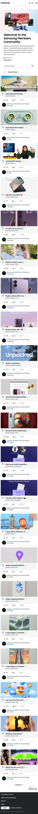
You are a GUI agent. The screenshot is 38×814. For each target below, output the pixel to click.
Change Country (16, 808)
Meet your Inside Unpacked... (16, 464)
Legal (3, 804)
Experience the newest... (15, 127)
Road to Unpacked (16, 365)
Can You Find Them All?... (15, 700)
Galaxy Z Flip (14, 197)
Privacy (3, 801)
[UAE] (5, 3)
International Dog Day (14, 94)
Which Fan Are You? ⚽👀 (15, 767)
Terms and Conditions (8, 798)
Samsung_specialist (12, 104)
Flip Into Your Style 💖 (14, 195)
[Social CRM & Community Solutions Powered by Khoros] (33, 788)
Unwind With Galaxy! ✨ (14, 161)
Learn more (7, 60)
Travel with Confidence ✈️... (16, 532)
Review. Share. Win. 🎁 (14, 330)
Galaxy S (13, 96)
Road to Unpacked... (13, 363)
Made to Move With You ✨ (15, 296)
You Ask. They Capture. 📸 (15, 498)
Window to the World (13, 734)
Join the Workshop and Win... (16, 397)
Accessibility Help (7, 794)
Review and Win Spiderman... (16, 431)
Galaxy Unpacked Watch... (15, 565)
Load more (18, 785)
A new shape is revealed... (15, 633)
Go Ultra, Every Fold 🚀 (14, 229)
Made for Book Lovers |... (14, 262)
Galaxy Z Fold (14, 230)
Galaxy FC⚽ (14, 769)
